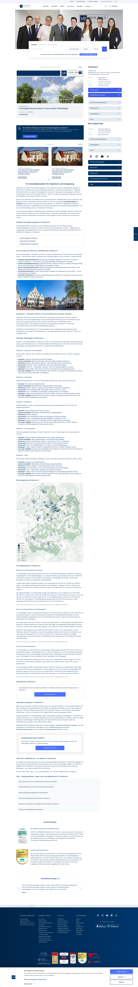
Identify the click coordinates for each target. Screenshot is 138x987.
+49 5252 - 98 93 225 (104, 132)
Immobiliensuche (43, 944)
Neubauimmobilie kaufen (45, 938)
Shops (77, 923)
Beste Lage (79, 930)
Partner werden (80, 925)
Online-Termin (93, 1)
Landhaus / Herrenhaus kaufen (46, 934)
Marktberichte (79, 928)
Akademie (78, 934)
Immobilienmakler (24, 908)
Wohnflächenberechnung (24, 729)
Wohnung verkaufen (25, 923)
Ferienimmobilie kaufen (44, 940)
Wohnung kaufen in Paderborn (29, 244)
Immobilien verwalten (62, 930)
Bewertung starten (50, 748)
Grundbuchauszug (54, 727)
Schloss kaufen (42, 932)
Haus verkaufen (24, 921)
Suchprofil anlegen (30, 136)
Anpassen (120, 976)
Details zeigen (28, 984)
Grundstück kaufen (43, 936)
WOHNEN (33, 44)
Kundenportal (60, 921)
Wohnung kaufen (43, 923)
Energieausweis (51, 729)
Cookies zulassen (121, 971)
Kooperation (79, 936)
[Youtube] (102, 156)
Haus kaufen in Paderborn (28, 241)
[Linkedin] (111, 917)
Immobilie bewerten (62, 923)
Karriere (78, 926)
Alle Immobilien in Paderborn (29, 238)
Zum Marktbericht (50, 694)
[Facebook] (91, 156)
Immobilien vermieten (62, 928)
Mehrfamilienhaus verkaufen (27, 925)
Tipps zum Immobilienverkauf (27, 926)
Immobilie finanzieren (62, 925)
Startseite (17, 908)
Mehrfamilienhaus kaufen (45, 928)
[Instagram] (97, 156)
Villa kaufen (41, 926)
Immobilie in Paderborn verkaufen (66, 725)
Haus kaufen (42, 921)
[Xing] (108, 156)
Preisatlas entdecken (62, 934)
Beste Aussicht (80, 932)
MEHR (80, 67)
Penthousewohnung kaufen (45, 925)
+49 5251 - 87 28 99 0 (104, 81)
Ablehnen (121, 982)
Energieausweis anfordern (63, 932)
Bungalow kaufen (43, 930)
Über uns (78, 921)
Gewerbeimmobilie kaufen (45, 942)
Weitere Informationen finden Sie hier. (35, 979)
